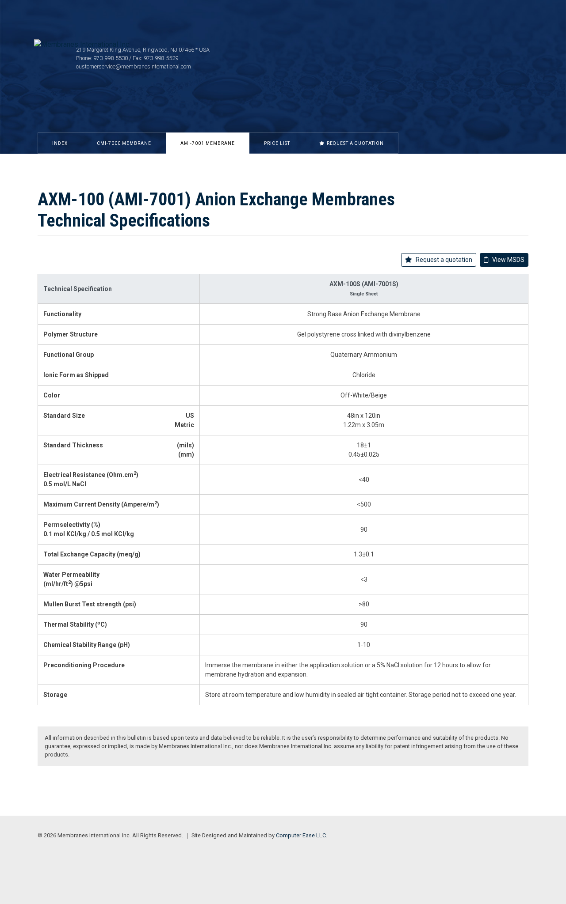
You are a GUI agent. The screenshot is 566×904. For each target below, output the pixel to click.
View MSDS (508, 259)
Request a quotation (444, 259)
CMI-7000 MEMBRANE (124, 143)
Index (60, 143)
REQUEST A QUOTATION (355, 143)
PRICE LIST (277, 143)
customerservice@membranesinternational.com (133, 66)
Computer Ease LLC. (301, 835)
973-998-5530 (110, 58)
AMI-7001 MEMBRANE (207, 143)
